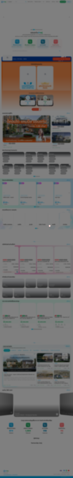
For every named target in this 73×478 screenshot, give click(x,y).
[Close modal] (50, 226)
